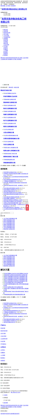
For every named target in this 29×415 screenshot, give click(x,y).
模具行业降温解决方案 (10, 126)
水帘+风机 (19, 57)
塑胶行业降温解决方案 (9, 220)
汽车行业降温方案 (8, 144)
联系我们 (19, 59)
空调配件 (3, 352)
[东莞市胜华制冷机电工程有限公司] (14, 9)
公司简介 (3, 350)
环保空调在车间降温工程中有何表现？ (13, 201)
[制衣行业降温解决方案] (9, 105)
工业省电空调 (4, 59)
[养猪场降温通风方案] (9, 159)
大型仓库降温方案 (8, 132)
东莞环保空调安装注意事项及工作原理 (13, 200)
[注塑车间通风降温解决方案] (10, 135)
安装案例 (10, 59)
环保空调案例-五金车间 (10, 96)
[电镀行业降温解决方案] (9, 111)
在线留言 (3, 360)
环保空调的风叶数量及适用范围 (11, 197)
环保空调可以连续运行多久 (10, 172)
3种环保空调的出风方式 (9, 191)
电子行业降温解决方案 (10, 120)
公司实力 (3, 347)
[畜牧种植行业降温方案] (9, 99)
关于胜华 (8, 5)
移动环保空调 (13, 57)
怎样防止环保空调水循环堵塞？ (11, 203)
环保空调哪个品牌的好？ (9, 198)
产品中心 (3, 325)
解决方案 (16, 87)
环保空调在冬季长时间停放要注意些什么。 (14, 194)
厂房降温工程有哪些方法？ (10, 181)
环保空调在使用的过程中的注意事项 (12, 192)
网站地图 (3, 5)
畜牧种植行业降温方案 (10, 102)
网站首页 (3, 57)
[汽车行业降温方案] (8, 141)
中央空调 (3, 341)
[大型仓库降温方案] (8, 129)
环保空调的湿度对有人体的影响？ (11, 207)
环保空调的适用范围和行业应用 (11, 188)
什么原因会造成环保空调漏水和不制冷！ (13, 209)
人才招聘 (3, 355)
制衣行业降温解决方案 (10, 108)
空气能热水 (3, 344)
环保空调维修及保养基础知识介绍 (11, 179)
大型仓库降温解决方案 (9, 227)
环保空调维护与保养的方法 (10, 189)
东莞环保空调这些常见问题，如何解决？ (13, 185)
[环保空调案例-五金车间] (9, 93)
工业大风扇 (25, 57)
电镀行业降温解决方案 (10, 114)
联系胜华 (13, 5)
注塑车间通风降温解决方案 (11, 138)
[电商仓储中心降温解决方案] (10, 147)
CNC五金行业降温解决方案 (10, 218)
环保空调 (7, 57)
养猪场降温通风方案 (9, 162)
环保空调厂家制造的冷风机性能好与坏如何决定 (15, 182)
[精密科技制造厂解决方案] (10, 153)
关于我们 (14, 59)
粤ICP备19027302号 (15, 392)
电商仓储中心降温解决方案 (11, 150)
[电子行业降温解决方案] (9, 117)
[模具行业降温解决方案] (9, 123)
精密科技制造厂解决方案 (10, 156)
